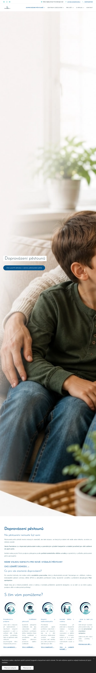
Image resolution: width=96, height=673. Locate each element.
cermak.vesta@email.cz (73, 2)
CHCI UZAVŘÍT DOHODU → (16, 566)
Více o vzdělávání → (28, 647)
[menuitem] (36, 7)
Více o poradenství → (9, 647)
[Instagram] (7, 1)
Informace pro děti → (85, 644)
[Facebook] (4, 1)
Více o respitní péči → (47, 647)
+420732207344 (88, 2)
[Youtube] (9, 1)
